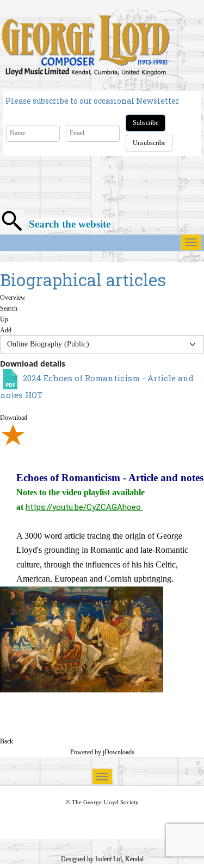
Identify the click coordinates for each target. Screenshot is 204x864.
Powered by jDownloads (102, 752)
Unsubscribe (149, 143)
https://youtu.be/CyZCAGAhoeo (83, 507)
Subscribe (145, 123)
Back (6, 741)
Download (13, 417)
